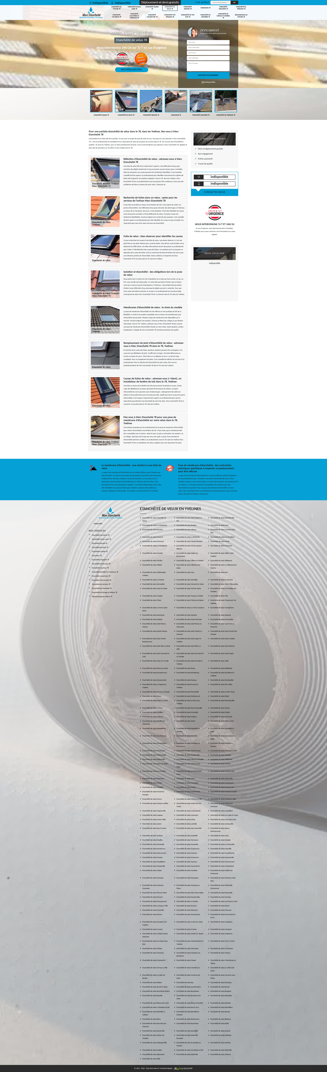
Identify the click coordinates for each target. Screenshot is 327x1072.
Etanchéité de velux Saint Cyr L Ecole (155, 661)
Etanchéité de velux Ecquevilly (153, 910)
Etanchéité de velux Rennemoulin (154, 680)
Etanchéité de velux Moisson (221, 755)
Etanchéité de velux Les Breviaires (189, 987)
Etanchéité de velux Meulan (220, 764)
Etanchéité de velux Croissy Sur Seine (190, 922)
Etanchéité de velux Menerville (222, 779)
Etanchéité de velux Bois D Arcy (188, 1007)
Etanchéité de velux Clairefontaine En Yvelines (190, 942)
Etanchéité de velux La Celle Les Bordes (153, 976)
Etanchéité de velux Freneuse (152, 878)
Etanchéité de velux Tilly (219, 596)
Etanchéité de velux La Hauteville (222, 844)
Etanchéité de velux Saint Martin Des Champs (224, 632)
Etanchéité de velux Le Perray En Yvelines (188, 702)
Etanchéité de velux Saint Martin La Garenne (189, 632)
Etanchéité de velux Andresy (221, 1043)
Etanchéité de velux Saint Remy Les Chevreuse (189, 625)
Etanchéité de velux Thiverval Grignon (190, 600)
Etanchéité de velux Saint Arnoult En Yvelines (189, 662)
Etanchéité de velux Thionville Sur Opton (154, 519)
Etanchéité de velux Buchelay (221, 983)
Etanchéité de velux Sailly (220, 661)
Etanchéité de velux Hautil (220, 541)
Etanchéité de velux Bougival (221, 991)
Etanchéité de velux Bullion (152, 983)
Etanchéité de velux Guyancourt (188, 849)
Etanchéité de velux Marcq (152, 799)
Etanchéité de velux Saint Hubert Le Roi (189, 519)
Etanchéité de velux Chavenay (153, 953)
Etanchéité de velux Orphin (220, 712)
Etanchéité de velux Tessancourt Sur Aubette (223, 601)
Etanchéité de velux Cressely (152, 553)
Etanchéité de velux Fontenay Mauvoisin (153, 886)
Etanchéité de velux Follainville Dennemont (221, 886)
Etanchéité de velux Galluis (152, 871)
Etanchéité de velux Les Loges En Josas (224, 815)
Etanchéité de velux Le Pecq (152, 708)
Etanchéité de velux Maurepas (187, 783)
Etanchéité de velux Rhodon (186, 525)
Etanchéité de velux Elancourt (187, 910)
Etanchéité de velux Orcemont (221, 717)
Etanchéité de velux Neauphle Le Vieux (222, 730)
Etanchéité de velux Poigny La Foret (155, 701)
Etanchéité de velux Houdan (221, 840)
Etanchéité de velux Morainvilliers (154, 743)
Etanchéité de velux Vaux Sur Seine (154, 589)
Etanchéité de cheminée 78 (206, 16)
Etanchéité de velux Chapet (186, 960)
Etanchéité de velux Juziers (152, 824)
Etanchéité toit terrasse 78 (170, 16)
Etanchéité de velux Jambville (187, 836)
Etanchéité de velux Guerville (221, 849)
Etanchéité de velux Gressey (152, 857)
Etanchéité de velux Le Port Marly (223, 692)
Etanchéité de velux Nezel (186, 721)
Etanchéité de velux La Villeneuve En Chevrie (224, 566)
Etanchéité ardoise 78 (188, 8)
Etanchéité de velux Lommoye (187, 815)
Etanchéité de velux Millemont (221, 759)
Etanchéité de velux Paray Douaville (189, 708)
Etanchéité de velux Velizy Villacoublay (224, 584)
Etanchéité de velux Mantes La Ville (189, 799)
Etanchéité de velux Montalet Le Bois (224, 751)
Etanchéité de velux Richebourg (188, 673)
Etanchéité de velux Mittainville (153, 759)
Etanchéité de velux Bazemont (187, 1024)
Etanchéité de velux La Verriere (222, 580)
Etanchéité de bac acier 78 (134, 8)
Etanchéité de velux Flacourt (152, 897)
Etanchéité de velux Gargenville (153, 866)
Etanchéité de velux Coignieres (221, 934)
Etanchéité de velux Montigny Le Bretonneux (188, 744)
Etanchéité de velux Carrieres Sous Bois (223, 531)
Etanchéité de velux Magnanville (154, 811)
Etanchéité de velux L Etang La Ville (155, 906)
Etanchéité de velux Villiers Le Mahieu (190, 561)
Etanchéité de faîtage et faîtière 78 (223, 16)
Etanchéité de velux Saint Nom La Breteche (222, 625)
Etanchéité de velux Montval (152, 537)
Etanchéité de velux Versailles (187, 580)
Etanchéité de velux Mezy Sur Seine (155, 764)
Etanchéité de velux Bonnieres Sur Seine (189, 997)
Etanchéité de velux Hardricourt (153, 849)
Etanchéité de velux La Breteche (188, 537)
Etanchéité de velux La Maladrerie (154, 525)
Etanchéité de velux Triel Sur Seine (189, 589)
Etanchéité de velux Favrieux (221, 897)
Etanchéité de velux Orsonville (187, 712)
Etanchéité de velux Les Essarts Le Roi (224, 901)
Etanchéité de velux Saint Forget (222, 654)
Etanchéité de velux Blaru (151, 1019)
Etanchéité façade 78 (152, 8)
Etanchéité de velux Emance (187, 906)
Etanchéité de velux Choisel (152, 949)
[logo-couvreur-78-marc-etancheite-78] (91, 12)
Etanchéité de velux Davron (152, 915)
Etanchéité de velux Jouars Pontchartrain (220, 829)
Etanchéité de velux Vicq (185, 572)
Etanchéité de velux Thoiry (151, 600)
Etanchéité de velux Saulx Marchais (189, 620)
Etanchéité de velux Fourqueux (187, 878)
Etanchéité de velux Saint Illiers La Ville (189, 647)
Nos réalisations (131, 69)
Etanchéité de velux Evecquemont (154, 901)
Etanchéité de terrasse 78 (241, 8)
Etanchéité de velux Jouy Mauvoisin (189, 828)
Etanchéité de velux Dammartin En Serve (223, 916)
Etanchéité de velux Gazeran (187, 862)
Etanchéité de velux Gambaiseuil (222, 866)
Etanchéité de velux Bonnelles (221, 996)
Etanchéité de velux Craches (187, 929)
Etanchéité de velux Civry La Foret (223, 941)
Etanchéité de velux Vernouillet (153, 584)
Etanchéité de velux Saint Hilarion (223, 646)
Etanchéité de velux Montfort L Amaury (222, 744)
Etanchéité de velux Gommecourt (223, 862)
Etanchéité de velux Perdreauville (222, 701)
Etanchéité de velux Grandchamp (222, 853)
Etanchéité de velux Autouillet (187, 1031)
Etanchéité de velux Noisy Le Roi (222, 721)
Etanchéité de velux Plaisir (220, 696)
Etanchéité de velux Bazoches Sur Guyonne (154, 1025)
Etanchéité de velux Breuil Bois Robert (156, 991)
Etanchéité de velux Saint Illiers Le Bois (156, 646)
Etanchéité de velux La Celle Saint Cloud (222, 969)
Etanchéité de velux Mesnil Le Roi (222, 771)
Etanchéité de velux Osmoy (220, 708)
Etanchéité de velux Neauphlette (154, 729)
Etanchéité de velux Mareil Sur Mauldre (153, 793)
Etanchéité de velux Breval (220, 987)
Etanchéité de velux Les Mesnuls (153, 771)
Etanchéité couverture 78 (152, 16)
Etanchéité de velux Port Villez (221, 684)
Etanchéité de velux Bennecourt (188, 1019)
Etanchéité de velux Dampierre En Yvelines (154, 923)
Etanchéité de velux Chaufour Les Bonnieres (188, 954)
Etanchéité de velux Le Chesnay (222, 949)
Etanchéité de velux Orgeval (152, 717)
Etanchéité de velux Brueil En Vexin (154, 987)
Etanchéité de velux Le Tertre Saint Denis (154, 609)
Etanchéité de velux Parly (220, 525)
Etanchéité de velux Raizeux (187, 680)
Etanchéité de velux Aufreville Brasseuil (187, 1036)
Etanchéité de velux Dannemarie (188, 915)
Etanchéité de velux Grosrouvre (188, 857)
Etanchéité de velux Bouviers (152, 530)
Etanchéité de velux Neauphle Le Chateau (188, 730)
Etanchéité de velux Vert (219, 572)
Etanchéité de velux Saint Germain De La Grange (190, 655)
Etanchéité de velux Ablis (151, 1059)
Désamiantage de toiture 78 (241, 16)
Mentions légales (166, 1068)
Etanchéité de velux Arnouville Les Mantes (189, 1044)
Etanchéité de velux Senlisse (152, 620)
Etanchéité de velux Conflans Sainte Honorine (155, 935)
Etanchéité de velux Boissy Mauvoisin (190, 1003)
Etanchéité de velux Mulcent (187, 736)
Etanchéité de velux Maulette (153, 787)
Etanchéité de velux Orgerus (187, 717)
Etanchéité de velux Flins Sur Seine (154, 893)
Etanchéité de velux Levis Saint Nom (223, 820)
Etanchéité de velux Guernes (187, 853)
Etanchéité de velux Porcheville (188, 692)
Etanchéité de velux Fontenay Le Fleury (188, 886)
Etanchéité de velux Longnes (152, 815)
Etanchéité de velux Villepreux (221, 561)
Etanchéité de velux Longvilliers (222, 811)
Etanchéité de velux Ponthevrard (188, 696)
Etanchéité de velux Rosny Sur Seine (155, 668)
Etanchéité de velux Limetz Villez (154, 820)
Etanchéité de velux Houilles (152, 840)
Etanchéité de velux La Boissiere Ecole (156, 1007)
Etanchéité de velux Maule (186, 787)
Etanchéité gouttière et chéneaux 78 (134, 16)
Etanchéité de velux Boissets (221, 1003)
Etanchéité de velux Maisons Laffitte (155, 803)
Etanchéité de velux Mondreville (188, 755)
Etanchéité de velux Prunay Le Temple (156, 692)
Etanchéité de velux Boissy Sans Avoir (155, 1003)
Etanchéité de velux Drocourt (221, 910)
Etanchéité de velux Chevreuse (187, 949)
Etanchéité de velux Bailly (220, 1024)
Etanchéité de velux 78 (170, 8)
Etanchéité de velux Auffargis (221, 1035)
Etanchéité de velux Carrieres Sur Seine (188, 976)
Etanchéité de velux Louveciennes (189, 811)
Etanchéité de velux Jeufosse (152, 836)
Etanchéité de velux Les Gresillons (223, 537)
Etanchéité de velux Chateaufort (154, 960)
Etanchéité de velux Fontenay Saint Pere (223, 879)
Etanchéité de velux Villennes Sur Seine (188, 566)
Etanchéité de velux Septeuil (221, 615)
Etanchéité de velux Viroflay (152, 561)
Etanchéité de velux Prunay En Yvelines (187, 686)
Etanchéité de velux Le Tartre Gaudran (190, 608)
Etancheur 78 (205, 8)
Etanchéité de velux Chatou (220, 953)
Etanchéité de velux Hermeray (187, 840)
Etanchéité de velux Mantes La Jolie (223, 799)
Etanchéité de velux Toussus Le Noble (190, 596)
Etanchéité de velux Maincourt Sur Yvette (189, 805)
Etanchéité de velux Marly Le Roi (222, 787)
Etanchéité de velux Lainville (187, 824)
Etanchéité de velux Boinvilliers (222, 1007)
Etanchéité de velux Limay (186, 820)
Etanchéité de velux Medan (152, 783)
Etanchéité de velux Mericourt (153, 779)
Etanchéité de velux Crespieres (221, 922)
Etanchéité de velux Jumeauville (222, 824)
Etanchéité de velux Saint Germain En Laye (155, 655)
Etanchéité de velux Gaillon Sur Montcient (222, 872)
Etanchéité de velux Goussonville (222, 857)
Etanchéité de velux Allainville (221, 1050)
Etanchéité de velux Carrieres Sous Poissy (223, 976)
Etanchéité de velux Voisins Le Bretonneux (187, 554)
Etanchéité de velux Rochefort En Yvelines (222, 674)
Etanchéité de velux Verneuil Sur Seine (190, 584)
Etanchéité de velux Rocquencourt (154, 673)
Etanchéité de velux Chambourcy (188, 968)
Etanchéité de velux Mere (186, 779)
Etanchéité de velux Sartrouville (222, 620)
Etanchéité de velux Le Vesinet (153, 580)
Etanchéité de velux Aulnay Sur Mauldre (153, 1036)
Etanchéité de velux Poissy (151, 696)
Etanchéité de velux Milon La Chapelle (190, 759)
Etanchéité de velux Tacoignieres (222, 608)
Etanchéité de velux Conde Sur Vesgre (190, 934)
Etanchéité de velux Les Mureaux (154, 736)
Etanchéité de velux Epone (220, 906)
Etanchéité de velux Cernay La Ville (154, 968)
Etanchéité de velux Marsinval (221, 546)
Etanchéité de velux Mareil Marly (188, 792)
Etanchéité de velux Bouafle (152, 996)
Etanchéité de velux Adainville (187, 1054)
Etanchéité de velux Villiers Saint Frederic (222, 554)
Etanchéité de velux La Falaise (187, 901)
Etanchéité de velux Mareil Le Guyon (224, 792)
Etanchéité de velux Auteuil (220, 1031)
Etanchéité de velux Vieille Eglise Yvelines (154, 574)
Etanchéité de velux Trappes (152, 596)
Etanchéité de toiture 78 (116, 8)
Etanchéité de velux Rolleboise (221, 668)
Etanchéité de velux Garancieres (188, 866)
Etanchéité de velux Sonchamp (153, 615)
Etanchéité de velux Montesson (153, 751)
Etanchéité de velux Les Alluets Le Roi (190, 1050)
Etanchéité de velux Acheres (221, 1054)
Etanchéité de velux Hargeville (187, 844)
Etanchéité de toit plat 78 (187, 16)
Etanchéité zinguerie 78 (223, 8)
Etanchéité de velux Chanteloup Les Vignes (223, 961)
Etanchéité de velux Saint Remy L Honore (154, 625)
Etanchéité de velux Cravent (152, 929)
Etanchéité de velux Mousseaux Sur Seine (223, 737)
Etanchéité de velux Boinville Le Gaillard (153, 1013)
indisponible (100, 3)
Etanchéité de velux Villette (152, 565)
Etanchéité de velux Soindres (187, 615)
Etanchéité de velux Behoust (221, 1019)
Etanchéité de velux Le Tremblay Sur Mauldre (223, 590)
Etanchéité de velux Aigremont (153, 1054)
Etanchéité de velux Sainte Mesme (154, 631)
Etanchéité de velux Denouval (153, 541)
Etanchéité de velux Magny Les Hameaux (222, 805)
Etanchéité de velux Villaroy (186, 530)
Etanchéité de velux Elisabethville (222, 518)
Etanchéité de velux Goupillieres (153, 862)
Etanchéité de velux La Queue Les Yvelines (154, 686)
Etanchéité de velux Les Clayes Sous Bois (155, 942)
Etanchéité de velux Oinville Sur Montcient (153, 722)
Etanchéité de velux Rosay (186, 668)
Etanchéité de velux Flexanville (221, 893)
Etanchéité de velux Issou (220, 836)
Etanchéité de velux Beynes (220, 1012)
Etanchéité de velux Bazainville (153, 1031)
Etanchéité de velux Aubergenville (154, 1043)
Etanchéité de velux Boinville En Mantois (188, 1013)
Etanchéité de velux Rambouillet (222, 680)
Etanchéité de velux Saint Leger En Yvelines (189, 640)
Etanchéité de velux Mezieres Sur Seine (188, 765)
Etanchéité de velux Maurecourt (222, 783)
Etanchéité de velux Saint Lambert (223, 639)
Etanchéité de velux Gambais (187, 871)
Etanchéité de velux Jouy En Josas (154, 828)
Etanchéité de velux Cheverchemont (189, 541)
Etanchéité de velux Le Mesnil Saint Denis (189, 772)
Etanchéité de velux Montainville (154, 755)
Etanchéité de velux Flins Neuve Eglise (190, 893)
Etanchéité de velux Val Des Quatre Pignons (189, 547)
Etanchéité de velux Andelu (152, 1050)
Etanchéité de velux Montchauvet (189, 751)
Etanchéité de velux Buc (185, 983)
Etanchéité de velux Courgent (221, 929)
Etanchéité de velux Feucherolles (188, 897)
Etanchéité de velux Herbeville (153, 844)
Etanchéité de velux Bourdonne (188, 991)
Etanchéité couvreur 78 (116, 16)
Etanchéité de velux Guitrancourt (154, 853)
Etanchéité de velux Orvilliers (152, 712)
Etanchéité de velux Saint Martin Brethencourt (154, 640)
